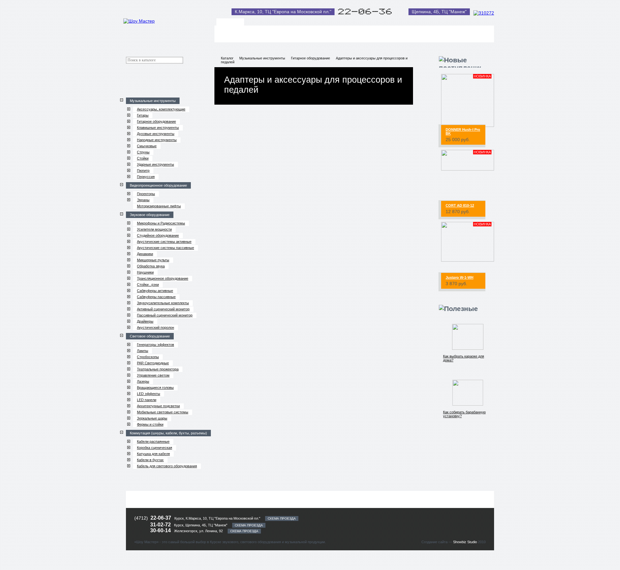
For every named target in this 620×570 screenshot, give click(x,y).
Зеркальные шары (152, 418)
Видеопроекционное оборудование (158, 185)
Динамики (145, 254)
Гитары (143, 115)
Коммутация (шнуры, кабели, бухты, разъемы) (168, 433)
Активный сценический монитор (163, 309)
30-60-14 (161, 530)
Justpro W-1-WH (459, 277)
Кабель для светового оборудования (167, 466)
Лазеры (143, 381)
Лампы (142, 351)
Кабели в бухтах (150, 460)
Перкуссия (146, 177)
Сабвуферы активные (155, 291)
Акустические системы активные (164, 242)
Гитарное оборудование (156, 121)
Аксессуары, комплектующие (161, 109)
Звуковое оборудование (150, 215)
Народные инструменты (157, 140)
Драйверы (145, 321)
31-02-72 (161, 524)
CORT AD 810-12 (460, 205)
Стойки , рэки (148, 284)
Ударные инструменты (155, 164)
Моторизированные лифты (159, 206)
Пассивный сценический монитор (164, 315)
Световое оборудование (150, 336)
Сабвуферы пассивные (156, 297)
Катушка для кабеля (153, 454)
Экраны (143, 200)
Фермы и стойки (150, 424)
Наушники (145, 272)
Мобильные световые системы (162, 412)
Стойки (143, 158)
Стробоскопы (148, 357)
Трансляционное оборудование (162, 278)
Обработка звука (151, 266)
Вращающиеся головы (155, 387)
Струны (143, 152)
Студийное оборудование (158, 235)
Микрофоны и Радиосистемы (161, 223)
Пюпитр (143, 170)
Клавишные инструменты (158, 128)
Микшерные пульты (153, 260)
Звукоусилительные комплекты (163, 303)
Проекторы (146, 194)
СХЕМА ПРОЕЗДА (282, 518)
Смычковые (147, 146)
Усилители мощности (154, 229)
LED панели (146, 400)
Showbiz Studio (465, 542)
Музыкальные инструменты (153, 101)
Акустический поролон (155, 327)
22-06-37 (160, 518)
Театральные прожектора (158, 369)
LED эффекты (148, 394)
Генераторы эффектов (155, 345)
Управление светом (153, 375)
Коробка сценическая (154, 448)
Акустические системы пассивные (165, 248)
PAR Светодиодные (153, 363)
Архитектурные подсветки (158, 406)
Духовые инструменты (155, 134)
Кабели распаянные (153, 441)
